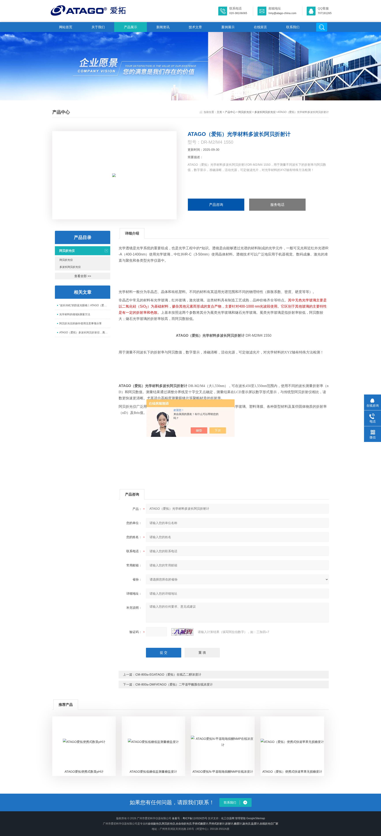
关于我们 (98, 27)
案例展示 (228, 27)
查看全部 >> (82, 276)
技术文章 (195, 27)
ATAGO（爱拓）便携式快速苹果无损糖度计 (292, 771)
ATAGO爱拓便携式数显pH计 (84, 771)
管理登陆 (240, 818)
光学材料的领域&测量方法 (74, 314)
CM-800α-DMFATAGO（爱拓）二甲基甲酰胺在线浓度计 (174, 684)
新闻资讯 (163, 27)
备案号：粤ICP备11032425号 (189, 818)
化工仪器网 (227, 818)
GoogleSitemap (255, 818)
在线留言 (260, 27)
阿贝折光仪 (245, 112)
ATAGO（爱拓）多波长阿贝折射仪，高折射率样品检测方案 (84, 332)
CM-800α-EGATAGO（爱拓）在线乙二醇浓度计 (168, 674)
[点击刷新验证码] (182, 632)
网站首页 (65, 27)
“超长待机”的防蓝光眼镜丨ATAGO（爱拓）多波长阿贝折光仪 (84, 305)
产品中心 (230, 112)
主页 (219, 112)
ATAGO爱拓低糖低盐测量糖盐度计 (153, 771)
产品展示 (130, 27)
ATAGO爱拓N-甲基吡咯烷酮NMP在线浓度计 (222, 771)
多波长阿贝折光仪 (265, 112)
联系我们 (292, 27)
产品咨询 (216, 205)
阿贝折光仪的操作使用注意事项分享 (80, 323)
